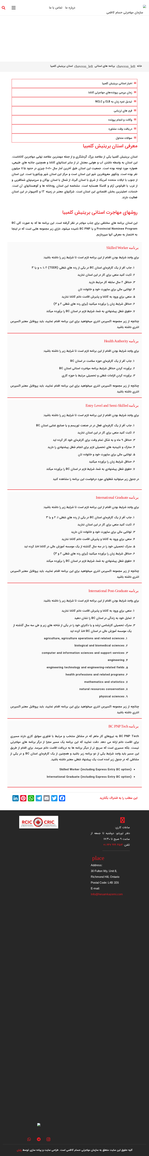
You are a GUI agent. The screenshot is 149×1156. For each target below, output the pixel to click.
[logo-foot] (38, 822)
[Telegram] (39, 1139)
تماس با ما (55, 7)
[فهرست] (13, 8)
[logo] (126, 8)
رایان (19, 1150)
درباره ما (70, 7)
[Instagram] (48, 1139)
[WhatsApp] (29, 1139)
